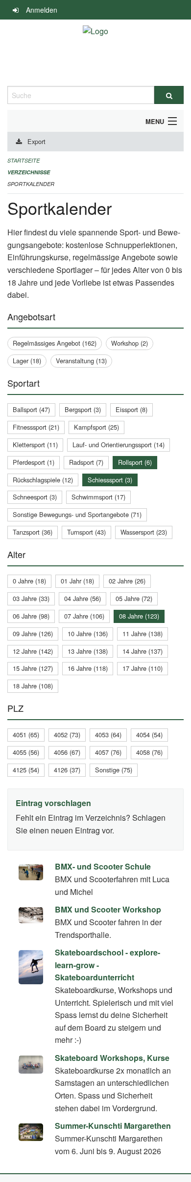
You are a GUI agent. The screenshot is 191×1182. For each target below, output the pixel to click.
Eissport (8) (131, 409)
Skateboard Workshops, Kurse (112, 1057)
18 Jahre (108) (33, 685)
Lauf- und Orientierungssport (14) (118, 444)
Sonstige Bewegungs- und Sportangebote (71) (77, 514)
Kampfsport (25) (96, 427)
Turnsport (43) (86, 532)
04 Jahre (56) (82, 598)
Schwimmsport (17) (98, 496)
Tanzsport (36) (32, 532)
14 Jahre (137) (142, 651)
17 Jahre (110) (142, 668)
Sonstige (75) (113, 769)
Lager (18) (27, 360)
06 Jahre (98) (31, 616)
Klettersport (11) (35, 444)
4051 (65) (26, 734)
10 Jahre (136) (88, 633)
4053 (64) (108, 734)
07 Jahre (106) (84, 616)
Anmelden (41, 10)
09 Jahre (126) (33, 633)
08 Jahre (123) (139, 616)
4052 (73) (67, 734)
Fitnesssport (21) (36, 427)
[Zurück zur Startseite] (95, 52)
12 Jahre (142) (33, 651)
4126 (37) (67, 769)
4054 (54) (149, 734)
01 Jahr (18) (77, 580)
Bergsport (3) (83, 409)
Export (36, 141)
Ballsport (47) (31, 409)
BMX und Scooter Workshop (108, 909)
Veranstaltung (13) (81, 360)
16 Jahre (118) (88, 668)
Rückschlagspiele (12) (43, 479)
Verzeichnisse (28, 172)
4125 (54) (26, 769)
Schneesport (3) (35, 496)
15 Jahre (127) (33, 668)
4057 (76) (108, 752)
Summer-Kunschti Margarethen (113, 1125)
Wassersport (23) (143, 532)
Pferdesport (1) (33, 462)
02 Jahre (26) (127, 580)
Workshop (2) (129, 343)
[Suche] (169, 95)
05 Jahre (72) (134, 598)
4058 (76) (149, 752)
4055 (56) (26, 752)
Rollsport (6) (135, 462)
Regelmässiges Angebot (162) (54, 343)
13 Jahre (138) (88, 651)
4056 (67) (67, 752)
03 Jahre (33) (31, 598)
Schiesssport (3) (110, 479)
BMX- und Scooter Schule (103, 866)
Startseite (23, 160)
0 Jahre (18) (29, 580)
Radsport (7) (86, 462)
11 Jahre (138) (142, 633)
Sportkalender (30, 183)
